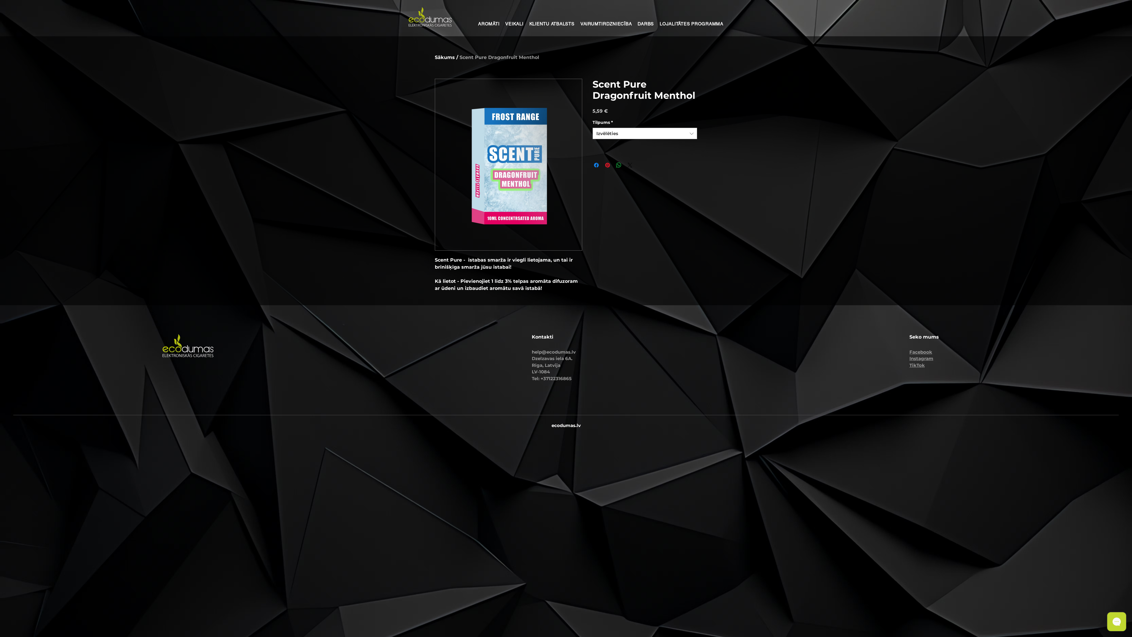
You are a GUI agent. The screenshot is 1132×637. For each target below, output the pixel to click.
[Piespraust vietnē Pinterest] (607, 165)
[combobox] (645, 133)
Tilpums (603, 122)
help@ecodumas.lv (554, 352)
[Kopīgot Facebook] (596, 165)
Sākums (445, 57)
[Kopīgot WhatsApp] (618, 165)
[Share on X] (630, 165)
